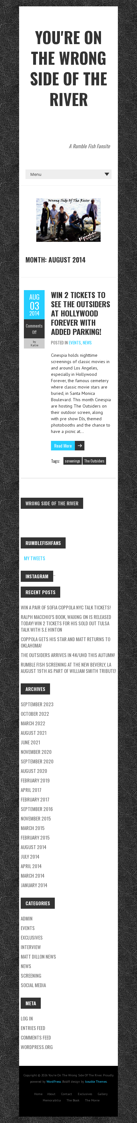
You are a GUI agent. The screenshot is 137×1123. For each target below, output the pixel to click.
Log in (27, 1018)
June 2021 (30, 742)
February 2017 (35, 799)
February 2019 (35, 780)
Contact (66, 1094)
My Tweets (34, 558)
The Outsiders (94, 460)
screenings (72, 460)
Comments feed (36, 1037)
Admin (26, 918)
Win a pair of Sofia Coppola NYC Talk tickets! (66, 607)
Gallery (103, 1094)
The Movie (92, 1100)
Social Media (33, 984)
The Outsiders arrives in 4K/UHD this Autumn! (68, 654)
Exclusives (85, 1094)
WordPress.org (37, 1046)
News (87, 342)
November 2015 (36, 818)
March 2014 (33, 875)
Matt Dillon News (38, 956)
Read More (63, 445)
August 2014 (34, 846)
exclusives (32, 937)
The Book (73, 1100)
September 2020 (37, 761)
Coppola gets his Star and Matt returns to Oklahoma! (65, 642)
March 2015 (33, 827)
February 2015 (35, 837)
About (51, 1094)
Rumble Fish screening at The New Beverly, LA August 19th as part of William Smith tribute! (68, 667)
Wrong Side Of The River (51, 503)
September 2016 (37, 808)
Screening (31, 975)
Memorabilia (52, 1100)
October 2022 (35, 713)
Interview (31, 946)
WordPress (54, 1082)
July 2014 (30, 856)
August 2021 (34, 732)
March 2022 (33, 723)
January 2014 (34, 884)
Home (38, 1094)
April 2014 (31, 865)
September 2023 (37, 704)
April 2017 (31, 789)
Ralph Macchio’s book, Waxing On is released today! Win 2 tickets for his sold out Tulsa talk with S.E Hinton (66, 623)
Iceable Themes (96, 1082)
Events (75, 342)
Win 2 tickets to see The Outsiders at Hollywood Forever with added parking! (80, 313)
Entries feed (33, 1027)
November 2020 (36, 751)
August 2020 (34, 770)
